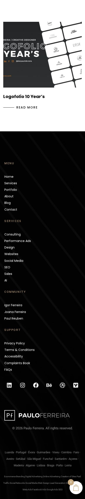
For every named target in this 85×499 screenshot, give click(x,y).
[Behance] (49, 385)
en (53, 14)
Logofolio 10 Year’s (24, 96)
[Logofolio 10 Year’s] (42, 55)
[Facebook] (36, 385)
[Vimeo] (75, 385)
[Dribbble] (62, 385)
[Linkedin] (9, 385)
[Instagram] (22, 385)
